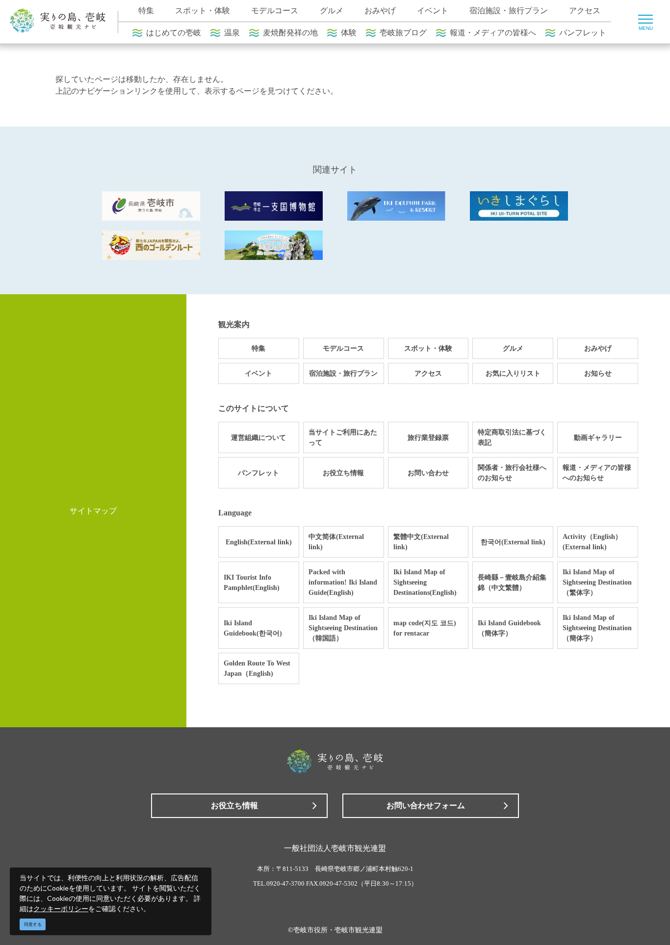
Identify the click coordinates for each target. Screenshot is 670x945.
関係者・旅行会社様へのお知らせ (512, 473)
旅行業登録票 (428, 437)
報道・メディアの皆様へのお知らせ (597, 473)
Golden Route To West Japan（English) (257, 668)
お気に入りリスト (513, 373)
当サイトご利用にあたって (343, 437)
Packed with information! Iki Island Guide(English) (343, 582)
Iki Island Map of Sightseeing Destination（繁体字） (597, 582)
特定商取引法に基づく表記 (512, 437)
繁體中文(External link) (421, 542)
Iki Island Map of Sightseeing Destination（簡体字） (597, 628)
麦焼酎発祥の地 (290, 32)
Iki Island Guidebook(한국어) (253, 628)
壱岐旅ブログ (403, 32)
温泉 (232, 32)
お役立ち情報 (343, 473)
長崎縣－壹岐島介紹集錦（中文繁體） (512, 582)
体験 (349, 32)
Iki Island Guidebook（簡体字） (509, 628)
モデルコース (274, 10)
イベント (432, 10)
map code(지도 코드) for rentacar (424, 628)
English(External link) (259, 542)
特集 (146, 10)
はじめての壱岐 (173, 32)
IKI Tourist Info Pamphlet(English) (252, 582)
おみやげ (380, 10)
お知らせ (598, 373)
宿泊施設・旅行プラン (508, 10)
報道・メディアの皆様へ (493, 32)
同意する (33, 924)
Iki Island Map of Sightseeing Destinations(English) (425, 582)
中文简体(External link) (336, 542)
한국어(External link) (513, 542)
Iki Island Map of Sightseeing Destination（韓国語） (343, 628)
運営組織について (258, 437)
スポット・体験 (202, 10)
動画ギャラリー (598, 437)
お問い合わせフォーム (426, 805)
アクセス (584, 10)
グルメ (331, 10)
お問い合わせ (428, 473)
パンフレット (582, 32)
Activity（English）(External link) (592, 542)
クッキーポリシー (60, 908)
